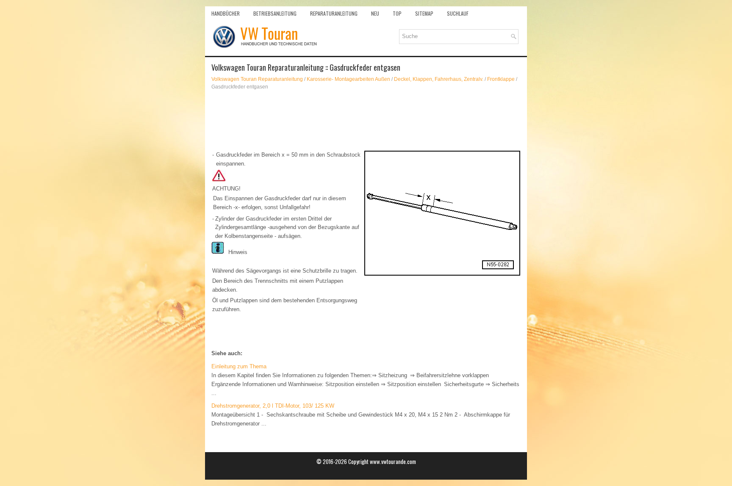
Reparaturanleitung (334, 13)
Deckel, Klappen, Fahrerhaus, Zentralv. (438, 79)
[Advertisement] (366, 120)
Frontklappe (501, 79)
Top (397, 13)
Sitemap (424, 13)
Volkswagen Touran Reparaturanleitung (257, 79)
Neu (375, 13)
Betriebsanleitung (275, 13)
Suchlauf (458, 13)
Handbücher (225, 13)
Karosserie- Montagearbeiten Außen (348, 79)
